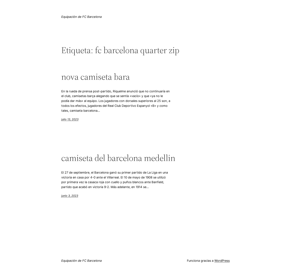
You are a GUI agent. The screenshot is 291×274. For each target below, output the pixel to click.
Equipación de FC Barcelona (81, 17)
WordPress (222, 260)
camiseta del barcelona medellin (118, 158)
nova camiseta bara (95, 77)
